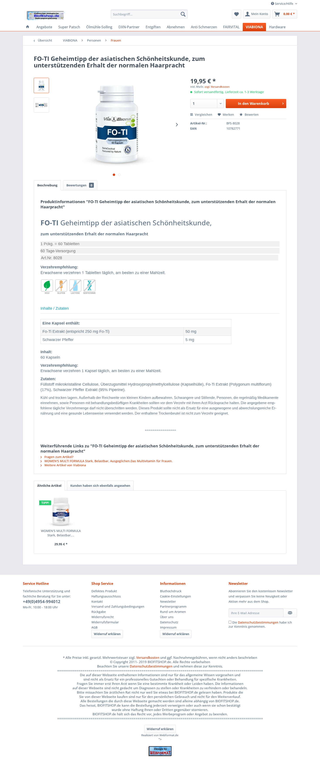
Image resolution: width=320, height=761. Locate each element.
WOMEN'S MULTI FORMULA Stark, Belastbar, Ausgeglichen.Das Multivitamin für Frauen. (108, 461)
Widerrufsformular (105, 622)
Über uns (166, 617)
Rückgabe (98, 612)
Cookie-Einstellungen (175, 596)
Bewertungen (79, 185)
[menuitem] (149, 14)
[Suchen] (183, 14)
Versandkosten (147, 657)
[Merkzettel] (236, 14)
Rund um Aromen (173, 612)
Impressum (168, 627)
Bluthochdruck (171, 591)
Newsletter (168, 601)
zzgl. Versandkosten (217, 87)
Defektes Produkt (104, 591)
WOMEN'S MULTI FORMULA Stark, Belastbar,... (61, 533)
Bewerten (251, 114)
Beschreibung (47, 185)
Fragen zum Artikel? (58, 457)
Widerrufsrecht (102, 617)
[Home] (27, 27)
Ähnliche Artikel (49, 485)
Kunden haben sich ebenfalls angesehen (100, 485)
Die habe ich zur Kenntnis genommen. (260, 624)
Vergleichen (203, 114)
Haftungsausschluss (106, 596)
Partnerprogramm (173, 606)
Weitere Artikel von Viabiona (65, 465)
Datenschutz (169, 622)
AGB (94, 627)
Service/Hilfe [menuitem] (284, 4)
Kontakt (97, 601)
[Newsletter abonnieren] (290, 613)
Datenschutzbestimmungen (258, 622)
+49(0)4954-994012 (41, 601)
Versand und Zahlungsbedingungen (117, 606)
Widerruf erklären (107, 634)
